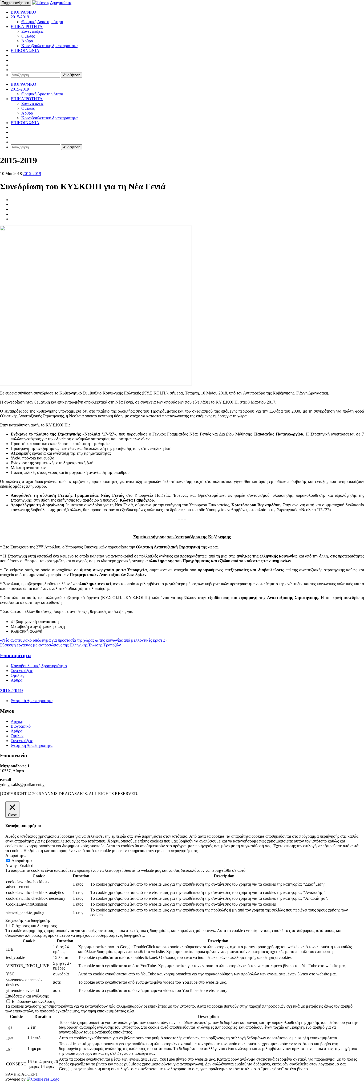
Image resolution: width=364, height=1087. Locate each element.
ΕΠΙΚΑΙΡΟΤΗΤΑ (27, 26)
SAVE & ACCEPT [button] (21, 1074)
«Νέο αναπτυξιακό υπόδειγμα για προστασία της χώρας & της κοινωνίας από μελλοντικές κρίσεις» (83, 640)
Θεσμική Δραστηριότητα (42, 21)
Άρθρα (27, 41)
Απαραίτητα (21, 860)
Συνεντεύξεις (32, 31)
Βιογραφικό (21, 726)
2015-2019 (20, 17)
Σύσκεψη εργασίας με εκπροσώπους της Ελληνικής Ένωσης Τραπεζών (60, 645)
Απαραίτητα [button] (15, 855)
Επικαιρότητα (15, 655)
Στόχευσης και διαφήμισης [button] (27, 920)
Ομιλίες (28, 36)
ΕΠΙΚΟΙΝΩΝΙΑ (25, 50)
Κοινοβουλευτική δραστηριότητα (49, 45)
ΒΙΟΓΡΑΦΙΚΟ (23, 12)
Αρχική (17, 721)
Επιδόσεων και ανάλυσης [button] (26, 996)
